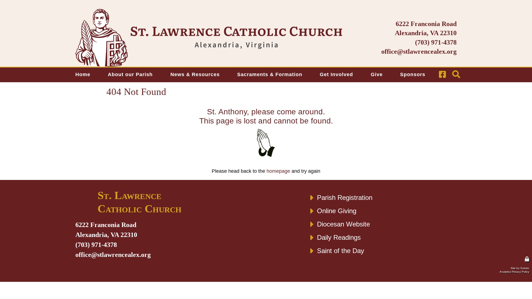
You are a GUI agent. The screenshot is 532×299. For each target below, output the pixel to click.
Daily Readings (339, 237)
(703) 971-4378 (436, 42)
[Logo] (208, 38)
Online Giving (336, 211)
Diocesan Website (343, 224)
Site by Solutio (520, 268)
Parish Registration (344, 197)
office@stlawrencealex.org (419, 51)
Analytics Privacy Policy (514, 271)
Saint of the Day (340, 250)
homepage (278, 171)
